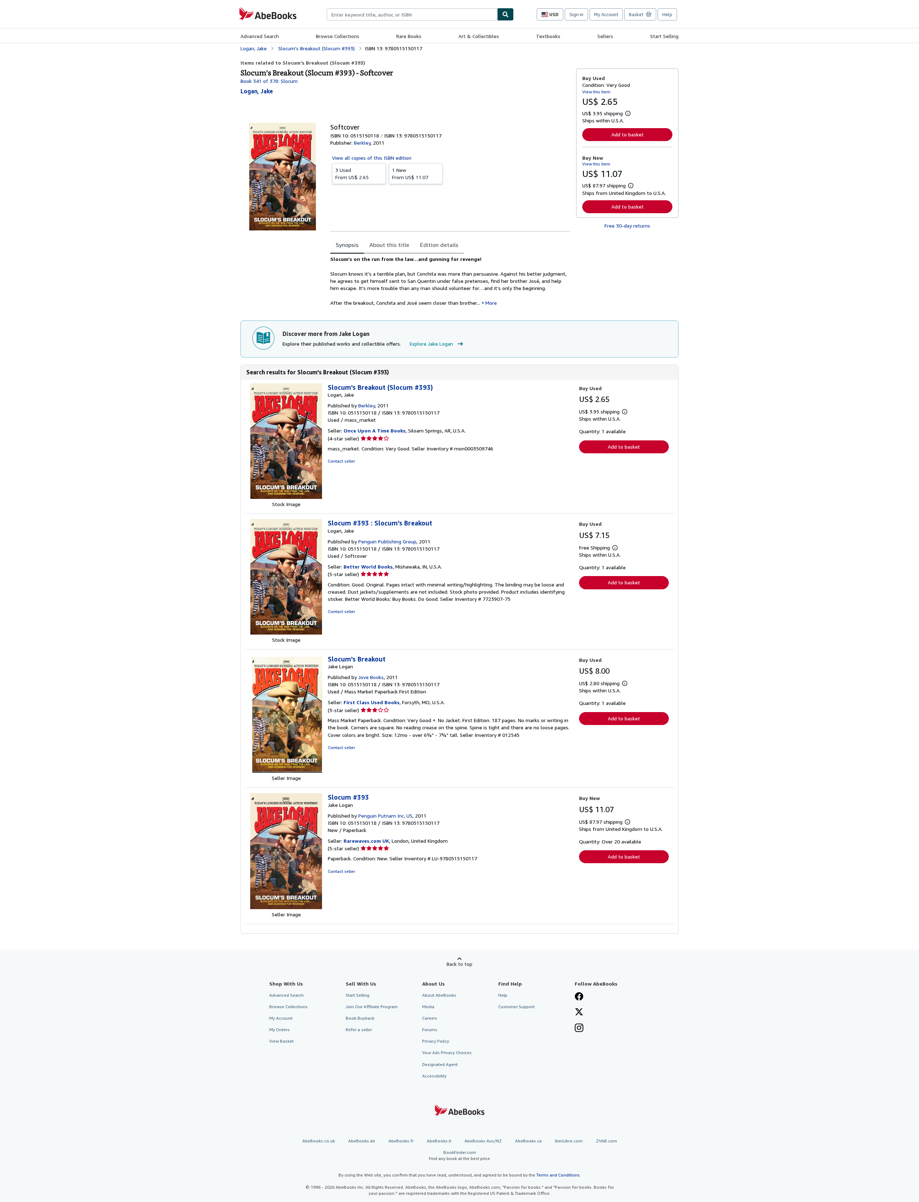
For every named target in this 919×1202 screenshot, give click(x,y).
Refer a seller (359, 1029)
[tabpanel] (450, 281)
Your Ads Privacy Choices (447, 1052)
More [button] (491, 303)
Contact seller (341, 461)
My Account (606, 14)
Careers (429, 1018)
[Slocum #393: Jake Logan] (286, 907)
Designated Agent (440, 1064)
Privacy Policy (435, 1041)
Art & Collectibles (478, 36)
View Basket (281, 1041)
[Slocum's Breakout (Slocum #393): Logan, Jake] (286, 497)
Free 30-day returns (627, 226)
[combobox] (412, 14)
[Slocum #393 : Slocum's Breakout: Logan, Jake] (286, 633)
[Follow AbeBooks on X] (579, 1012)
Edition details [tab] (439, 244)
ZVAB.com (606, 1140)
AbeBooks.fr (401, 1140)
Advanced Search (260, 36)
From (352, 173)
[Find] (505, 14)
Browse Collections (337, 36)
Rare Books (408, 36)
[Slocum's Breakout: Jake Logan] (286, 771)
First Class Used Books (372, 702)
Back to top (459, 964)
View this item (596, 91)
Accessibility (434, 1076)
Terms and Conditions (558, 1175)
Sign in (576, 14)
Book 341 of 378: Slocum (269, 81)
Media (428, 1006)
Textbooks (548, 36)
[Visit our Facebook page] (579, 997)
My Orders (279, 1029)
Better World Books (368, 566)
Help (667, 14)
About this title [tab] (389, 244)
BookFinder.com (459, 1155)
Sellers (605, 36)
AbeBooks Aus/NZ (483, 1140)
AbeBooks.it (439, 1140)
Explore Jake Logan (431, 344)
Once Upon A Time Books (375, 430)
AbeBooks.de (361, 1140)
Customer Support (516, 1006)
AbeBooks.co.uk (318, 1140)
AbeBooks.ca (528, 1140)
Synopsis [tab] (347, 244)
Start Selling (664, 36)
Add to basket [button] (627, 134)
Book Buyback (360, 1018)
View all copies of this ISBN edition (371, 158)
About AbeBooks (439, 995)
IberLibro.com (569, 1140)
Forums (429, 1029)
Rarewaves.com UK (366, 841)
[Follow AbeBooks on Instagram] (579, 1028)
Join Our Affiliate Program (372, 1006)
